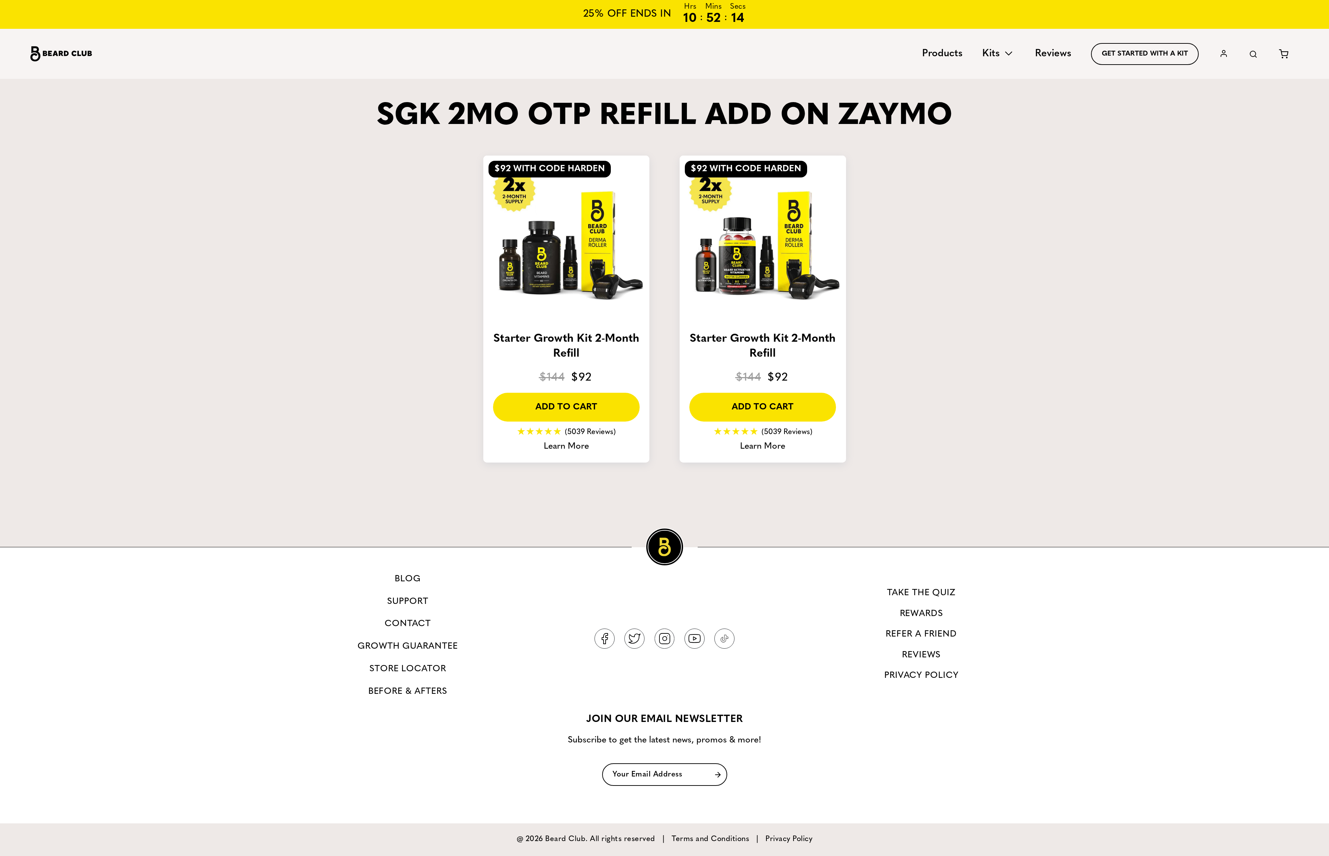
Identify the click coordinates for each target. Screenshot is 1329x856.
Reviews (1053, 54)
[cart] (1283, 54)
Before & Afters (407, 691)
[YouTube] (694, 639)
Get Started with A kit (1145, 53)
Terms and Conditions (710, 839)
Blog (408, 579)
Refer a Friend (921, 634)
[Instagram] (665, 639)
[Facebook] (604, 639)
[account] (1224, 54)
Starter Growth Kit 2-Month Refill (566, 346)
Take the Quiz (921, 593)
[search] (1253, 54)
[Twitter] (634, 639)
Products (942, 54)
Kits (992, 54)
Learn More (566, 446)
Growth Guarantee (408, 646)
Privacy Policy (921, 675)
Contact (407, 624)
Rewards (921, 613)
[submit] (718, 774)
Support (407, 601)
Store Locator (407, 669)
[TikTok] (724, 639)
